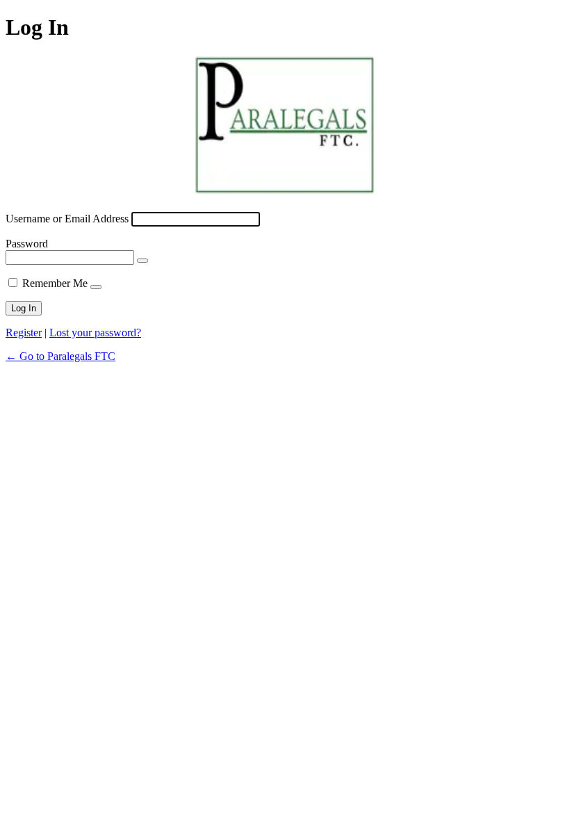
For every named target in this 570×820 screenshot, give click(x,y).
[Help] (95, 287)
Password (27, 243)
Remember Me (55, 283)
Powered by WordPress (285, 125)
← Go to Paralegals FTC (60, 356)
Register (24, 332)
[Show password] (142, 261)
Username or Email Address (67, 218)
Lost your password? (95, 332)
